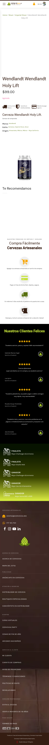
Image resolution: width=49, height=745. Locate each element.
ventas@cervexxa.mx (16, 516)
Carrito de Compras (11, 662)
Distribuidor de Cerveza (13, 592)
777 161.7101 (11, 523)
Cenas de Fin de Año (11, 634)
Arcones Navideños (11, 641)
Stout (11, 15)
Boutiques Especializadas (14, 599)
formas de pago (9, 724)
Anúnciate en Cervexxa (13, 578)
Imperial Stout (21, 15)
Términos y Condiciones (13, 676)
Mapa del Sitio (9, 566)
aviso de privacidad (11, 669)
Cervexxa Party (9, 627)
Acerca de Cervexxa (11, 559)
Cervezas (11, 127)
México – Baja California (31, 130)
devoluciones (8, 690)
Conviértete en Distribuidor (15, 606)
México (19, 130)
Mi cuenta (7, 656)
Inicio (5, 15)
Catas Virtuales (9, 620)
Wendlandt (12, 123)
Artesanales (13, 130)
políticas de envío (11, 683)
